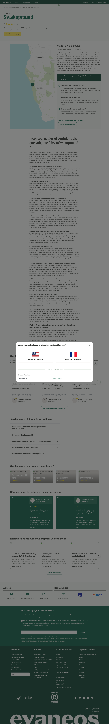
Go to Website (57, 378)
